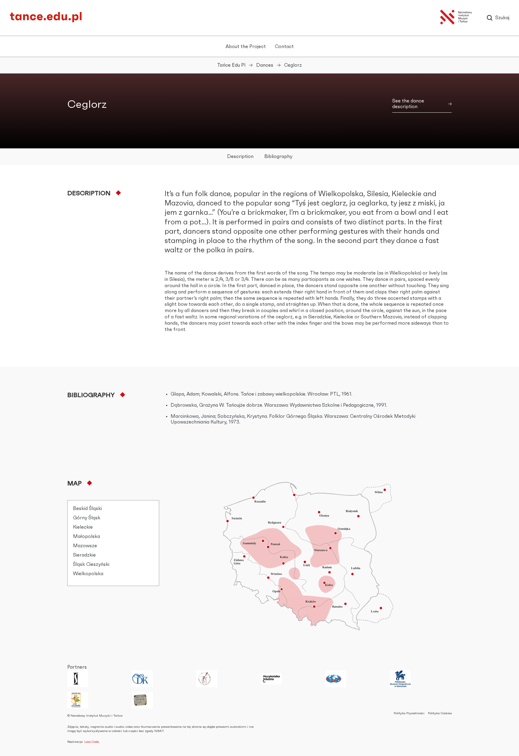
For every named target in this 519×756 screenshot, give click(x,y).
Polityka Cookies (440, 713)
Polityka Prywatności (409, 713)
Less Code (91, 741)
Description (240, 156)
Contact (284, 46)
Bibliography (278, 156)
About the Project (246, 46)
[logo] (46, 21)
